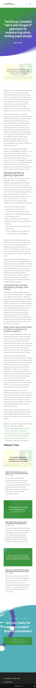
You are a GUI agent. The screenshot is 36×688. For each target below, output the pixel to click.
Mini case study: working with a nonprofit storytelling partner (16, 522)
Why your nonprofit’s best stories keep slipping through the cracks (17, 570)
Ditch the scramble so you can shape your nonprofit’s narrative (16, 472)
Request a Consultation (18, 641)
